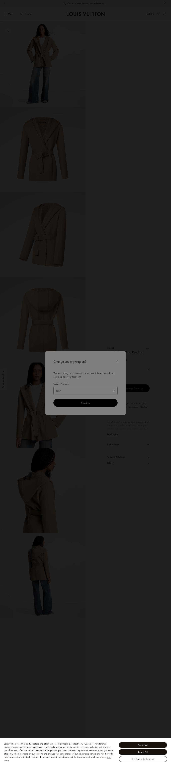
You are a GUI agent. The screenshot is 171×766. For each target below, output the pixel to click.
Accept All (143, 745)
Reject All (143, 752)
